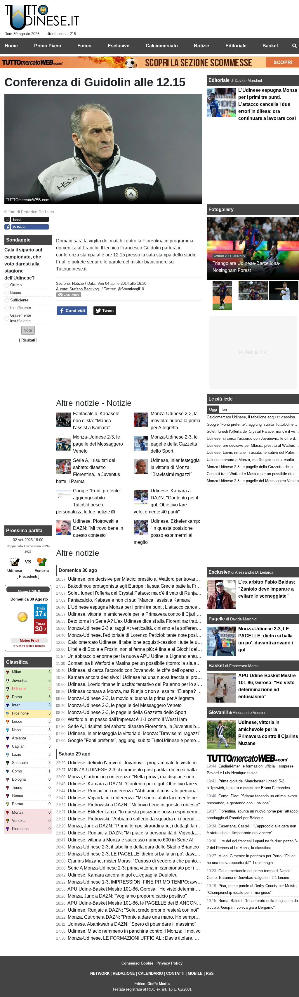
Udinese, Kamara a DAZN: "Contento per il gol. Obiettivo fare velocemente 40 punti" (154, 783)
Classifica (17, 662)
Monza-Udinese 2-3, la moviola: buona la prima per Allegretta (175, 420)
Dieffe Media (158, 984)
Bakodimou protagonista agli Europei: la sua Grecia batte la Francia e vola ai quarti (153, 586)
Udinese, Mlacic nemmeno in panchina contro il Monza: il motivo (134, 931)
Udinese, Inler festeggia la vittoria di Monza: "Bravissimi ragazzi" (175, 467)
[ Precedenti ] (28, 576)
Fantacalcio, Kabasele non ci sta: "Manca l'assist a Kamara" (96, 420)
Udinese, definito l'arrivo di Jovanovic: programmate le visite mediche (139, 762)
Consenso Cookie (137, 963)
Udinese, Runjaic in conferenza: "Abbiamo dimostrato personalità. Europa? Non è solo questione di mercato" (180, 790)
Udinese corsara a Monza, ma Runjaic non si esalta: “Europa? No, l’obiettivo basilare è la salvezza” (170, 691)
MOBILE (195, 973)
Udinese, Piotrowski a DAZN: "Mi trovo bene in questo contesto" (98, 528)
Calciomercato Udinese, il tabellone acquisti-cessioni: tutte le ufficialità (140, 642)
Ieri (224, 409)
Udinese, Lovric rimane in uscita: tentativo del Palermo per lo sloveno (139, 684)
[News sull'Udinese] (41, 18)
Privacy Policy (169, 963)
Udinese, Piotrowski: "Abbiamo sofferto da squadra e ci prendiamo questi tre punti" (153, 818)
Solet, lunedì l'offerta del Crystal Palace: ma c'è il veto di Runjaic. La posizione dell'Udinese (162, 593)
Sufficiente (19, 300)
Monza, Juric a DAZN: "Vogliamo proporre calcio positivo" (127, 895)
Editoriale (219, 80)
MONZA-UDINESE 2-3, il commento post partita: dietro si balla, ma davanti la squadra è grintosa (167, 769)
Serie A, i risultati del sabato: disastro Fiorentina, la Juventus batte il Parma (145, 726)
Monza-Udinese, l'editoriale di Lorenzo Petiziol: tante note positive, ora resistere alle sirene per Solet (171, 635)
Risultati (28, 340)
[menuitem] (294, 46)
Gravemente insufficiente (20, 318)
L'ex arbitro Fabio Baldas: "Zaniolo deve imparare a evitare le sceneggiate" (266, 588)
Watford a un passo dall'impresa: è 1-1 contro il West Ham (127, 719)
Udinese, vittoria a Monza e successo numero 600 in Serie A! (130, 839)
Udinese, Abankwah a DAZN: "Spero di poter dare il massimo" (131, 924)
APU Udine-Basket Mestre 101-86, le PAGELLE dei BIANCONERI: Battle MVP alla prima (159, 903)
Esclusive (219, 572)
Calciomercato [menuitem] (162, 45)
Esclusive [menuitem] (118, 45)
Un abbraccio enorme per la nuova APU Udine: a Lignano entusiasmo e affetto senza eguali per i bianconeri (178, 656)
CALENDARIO (150, 973)
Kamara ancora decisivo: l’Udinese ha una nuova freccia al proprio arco (141, 677)
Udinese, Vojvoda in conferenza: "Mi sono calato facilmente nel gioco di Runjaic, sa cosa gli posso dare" (175, 797)
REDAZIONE (124, 973)
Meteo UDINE (29, 592)
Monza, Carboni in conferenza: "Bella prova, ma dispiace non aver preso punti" (149, 776)
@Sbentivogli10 (130, 289)
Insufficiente (20, 308)
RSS (210, 973)
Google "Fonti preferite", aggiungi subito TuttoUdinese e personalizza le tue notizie (153, 740)
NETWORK (99, 973)
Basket (216, 665)
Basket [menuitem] (270, 45)
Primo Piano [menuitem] (47, 45)
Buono (15, 292)
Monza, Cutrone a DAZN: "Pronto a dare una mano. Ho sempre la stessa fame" (149, 917)
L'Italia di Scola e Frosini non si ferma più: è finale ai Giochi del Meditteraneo (147, 649)
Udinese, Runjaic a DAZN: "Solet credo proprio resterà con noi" (133, 910)
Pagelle (216, 618)
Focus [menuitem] (84, 45)
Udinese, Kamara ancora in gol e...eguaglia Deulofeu (123, 874)
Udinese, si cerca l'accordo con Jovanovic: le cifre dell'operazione (136, 670)
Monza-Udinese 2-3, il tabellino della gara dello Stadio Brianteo (133, 846)
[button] (28, 330)
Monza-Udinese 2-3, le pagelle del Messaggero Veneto (98, 443)
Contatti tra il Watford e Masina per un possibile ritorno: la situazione (137, 663)
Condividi (75, 310)
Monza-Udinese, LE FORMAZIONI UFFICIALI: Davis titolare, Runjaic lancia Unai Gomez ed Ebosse (171, 938)
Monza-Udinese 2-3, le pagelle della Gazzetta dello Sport (174, 443)
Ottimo (16, 285)
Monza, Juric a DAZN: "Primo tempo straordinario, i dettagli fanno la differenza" (149, 825)
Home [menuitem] (11, 45)
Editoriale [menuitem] (235, 45)
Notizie (78, 283)
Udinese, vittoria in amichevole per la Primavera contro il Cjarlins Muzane (143, 614)
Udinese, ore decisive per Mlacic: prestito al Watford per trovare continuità (143, 579)
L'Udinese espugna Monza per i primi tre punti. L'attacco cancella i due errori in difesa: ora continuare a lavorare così (267, 104)
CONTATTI (175, 973)
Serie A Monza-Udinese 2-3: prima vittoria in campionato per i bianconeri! (143, 867)
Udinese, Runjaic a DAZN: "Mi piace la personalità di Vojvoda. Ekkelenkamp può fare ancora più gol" (172, 832)
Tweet (107, 310)
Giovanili (218, 712)
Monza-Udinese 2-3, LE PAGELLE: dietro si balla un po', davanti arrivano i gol (148, 853)
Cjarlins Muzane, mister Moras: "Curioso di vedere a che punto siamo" (140, 860)
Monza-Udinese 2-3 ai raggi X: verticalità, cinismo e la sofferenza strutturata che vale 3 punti (162, 628)
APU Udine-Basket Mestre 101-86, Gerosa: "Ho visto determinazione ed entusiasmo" (155, 888)
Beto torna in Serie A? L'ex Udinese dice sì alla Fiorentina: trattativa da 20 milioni (151, 621)
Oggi (213, 409)
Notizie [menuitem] (201, 45)
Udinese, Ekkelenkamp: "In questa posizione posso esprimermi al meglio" (144, 811)
